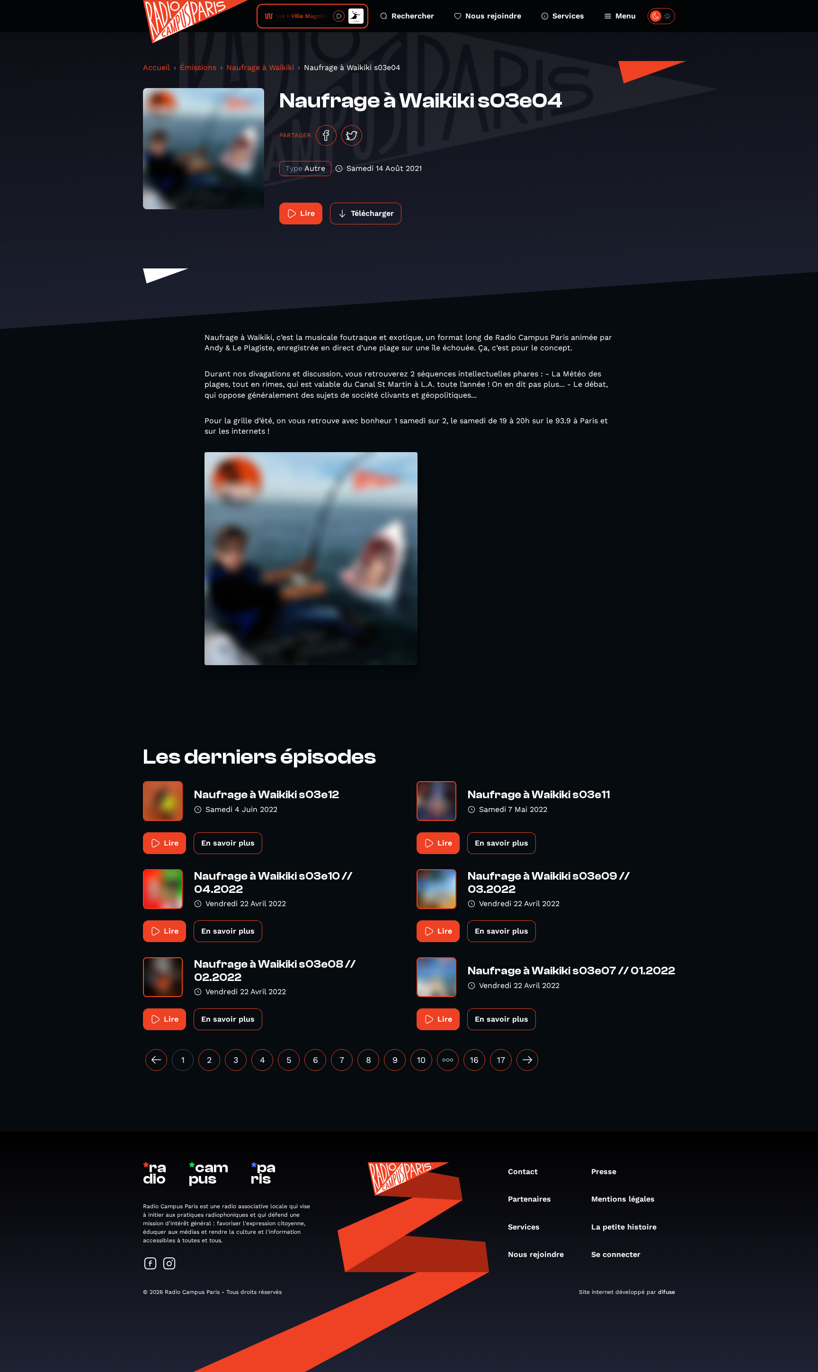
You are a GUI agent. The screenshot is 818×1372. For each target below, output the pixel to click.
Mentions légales (623, 1198)
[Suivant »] (527, 1060)
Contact (523, 1171)
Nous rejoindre (493, 15)
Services (568, 15)
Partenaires (529, 1198)
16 (474, 1060)
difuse (666, 1292)
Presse (603, 1171)
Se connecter (615, 1254)
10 (421, 1060)
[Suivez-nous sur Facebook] (150, 1264)
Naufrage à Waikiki (260, 67)
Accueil (156, 67)
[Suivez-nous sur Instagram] (169, 1264)
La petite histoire (624, 1226)
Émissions (198, 67)
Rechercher (412, 15)
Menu (625, 15)
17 (501, 1060)
